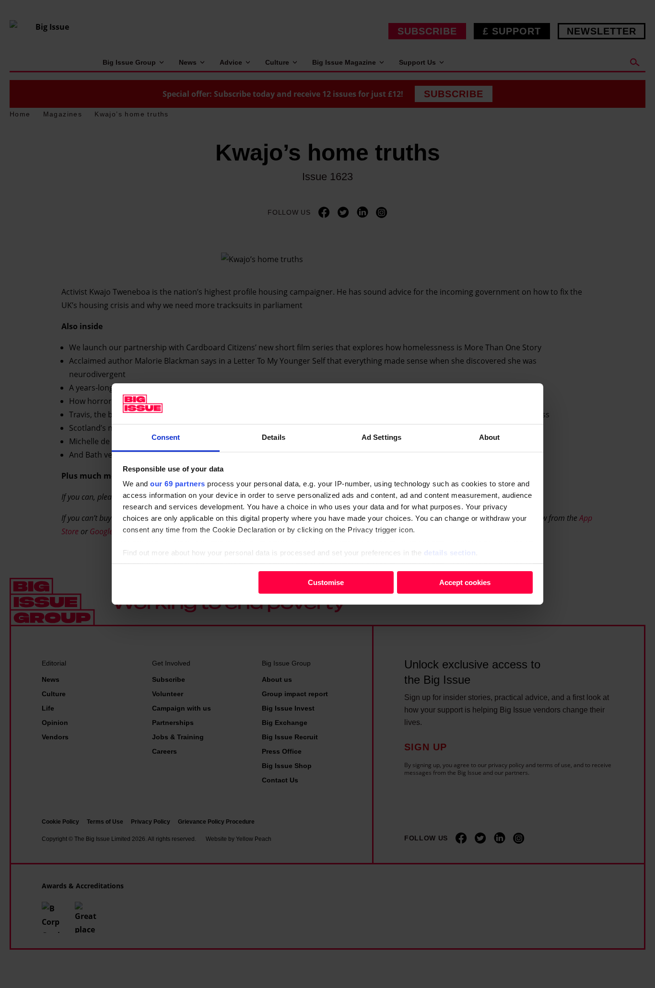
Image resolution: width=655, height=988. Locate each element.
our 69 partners (177, 484)
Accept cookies (465, 582)
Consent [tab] (166, 437)
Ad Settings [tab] (381, 437)
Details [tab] (273, 437)
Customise (326, 582)
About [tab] (489, 437)
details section (450, 553)
